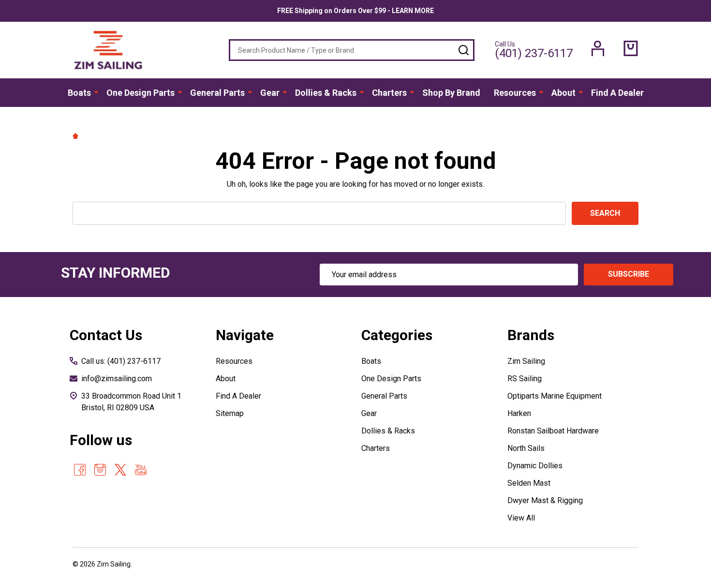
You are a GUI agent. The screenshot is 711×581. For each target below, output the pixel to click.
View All (521, 517)
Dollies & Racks (325, 93)
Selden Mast (528, 483)
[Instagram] (100, 469)
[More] (96, 91)
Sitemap (230, 413)
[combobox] (351, 50)
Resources (515, 93)
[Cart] (630, 48)
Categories (396, 335)
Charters (389, 93)
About (563, 93)
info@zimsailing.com (116, 378)
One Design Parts (140, 93)
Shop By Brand (451, 93)
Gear (270, 93)
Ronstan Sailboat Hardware (553, 430)
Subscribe (628, 274)
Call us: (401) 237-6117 (121, 361)
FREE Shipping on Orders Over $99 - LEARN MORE (355, 11)
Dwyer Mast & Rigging (545, 500)
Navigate (245, 335)
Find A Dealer (617, 93)
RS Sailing (524, 378)
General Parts (217, 93)
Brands (530, 335)
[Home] (77, 135)
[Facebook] (80, 469)
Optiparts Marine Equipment (554, 396)
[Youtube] (141, 469)
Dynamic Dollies (535, 465)
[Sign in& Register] (598, 48)
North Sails (526, 448)
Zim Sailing (526, 361)
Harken (519, 413)
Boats (79, 93)
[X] (120, 469)
